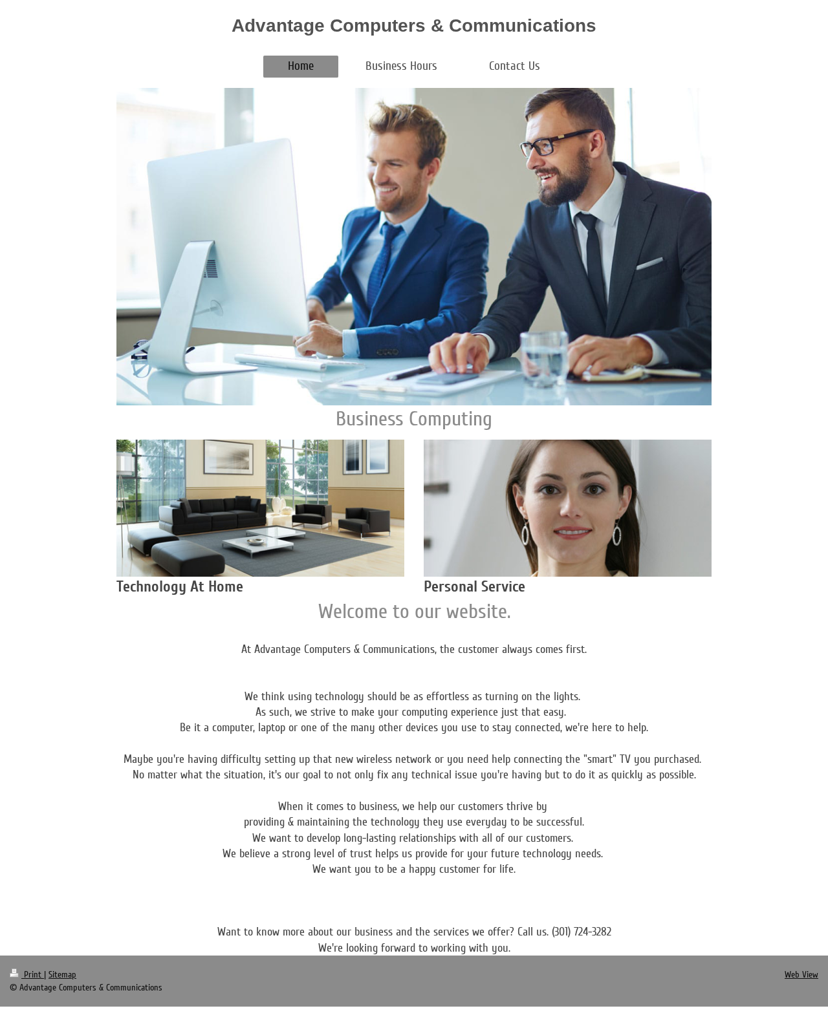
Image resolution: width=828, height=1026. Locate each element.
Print (32, 974)
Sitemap (62, 974)
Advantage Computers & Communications (414, 26)
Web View (801, 974)
